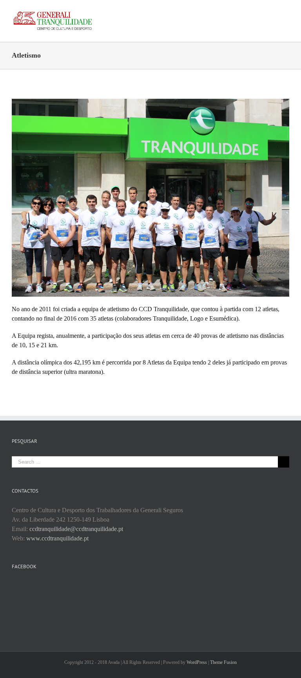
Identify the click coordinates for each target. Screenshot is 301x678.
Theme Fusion (223, 662)
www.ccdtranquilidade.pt (57, 538)
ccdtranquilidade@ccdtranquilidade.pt (76, 529)
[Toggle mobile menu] (286, 12)
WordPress (197, 662)
